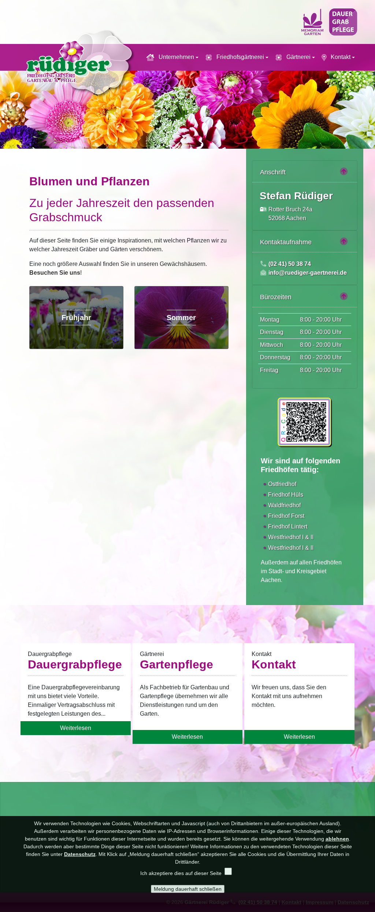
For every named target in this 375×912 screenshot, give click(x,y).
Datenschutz (80, 854)
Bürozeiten (276, 297)
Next (366, 103)
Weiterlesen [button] (75, 728)
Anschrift (273, 172)
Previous (8, 103)
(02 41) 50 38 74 (289, 264)
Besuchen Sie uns (54, 273)
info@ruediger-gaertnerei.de (307, 273)
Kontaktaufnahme (286, 242)
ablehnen (337, 839)
